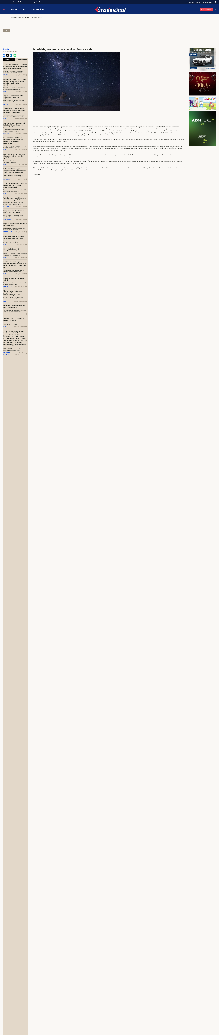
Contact (192, 2)
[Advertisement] (27, 32)
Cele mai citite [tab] (22, 60)
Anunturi (14, 9)
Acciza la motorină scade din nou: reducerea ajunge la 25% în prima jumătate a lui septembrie (24, 2)
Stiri (25, 9)
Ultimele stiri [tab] (9, 60)
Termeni (198, 2)
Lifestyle (26, 17)
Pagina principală (16, 17)
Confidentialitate (208, 2)
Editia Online (37, 9)
